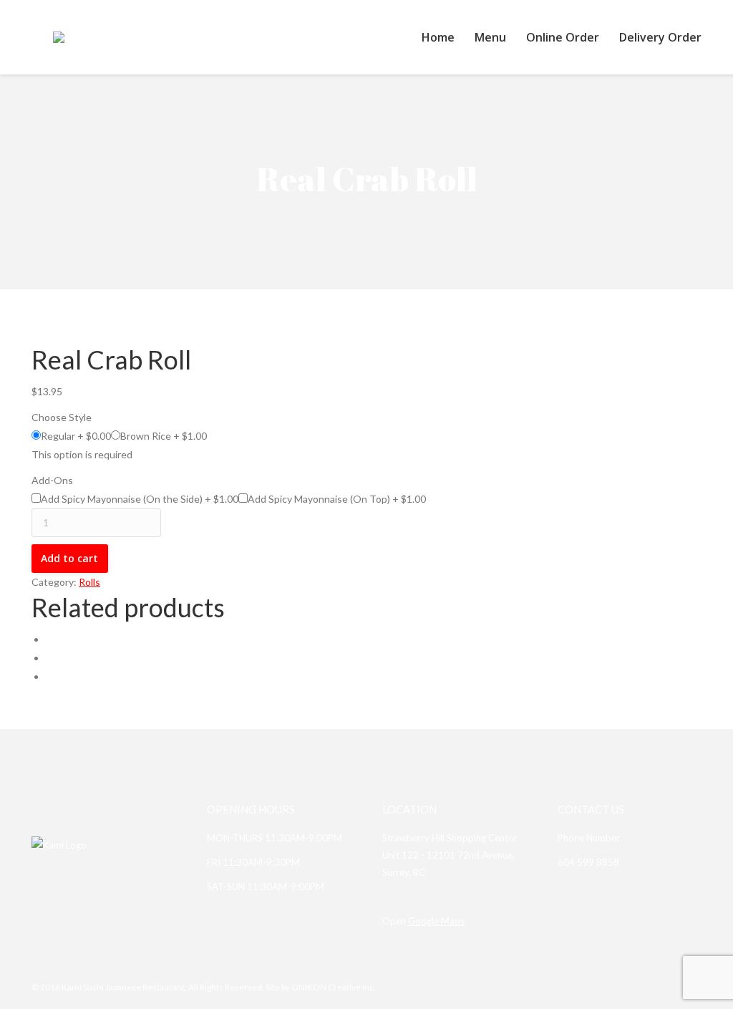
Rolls (89, 582)
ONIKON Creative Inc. (333, 987)
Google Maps (436, 921)
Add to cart (69, 558)
